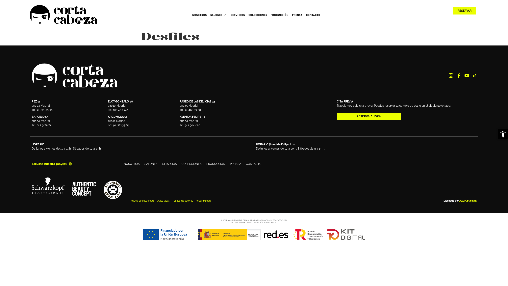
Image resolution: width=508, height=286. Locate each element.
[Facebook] (458, 75)
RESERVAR (464, 10)
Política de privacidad (142, 200)
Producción (280, 15)
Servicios (238, 15)
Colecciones (257, 15)
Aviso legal (163, 200)
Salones (216, 15)
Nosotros (199, 15)
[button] (503, 134)
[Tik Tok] (474, 75)
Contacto (313, 15)
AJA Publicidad (468, 200)
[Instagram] (450, 75)
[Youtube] (466, 75)
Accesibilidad (203, 200)
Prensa (297, 15)
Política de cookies (182, 200)
